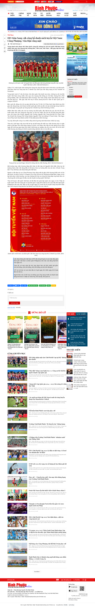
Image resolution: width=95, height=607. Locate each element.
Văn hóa (35, 14)
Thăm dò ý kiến (72, 79)
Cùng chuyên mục (16, 353)
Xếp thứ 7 (71, 87)
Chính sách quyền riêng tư (74, 598)
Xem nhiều (81, 314)
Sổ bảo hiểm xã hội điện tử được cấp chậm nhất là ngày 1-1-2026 (80, 386)
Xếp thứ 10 (71, 94)
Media (83, 13)
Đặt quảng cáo (67, 580)
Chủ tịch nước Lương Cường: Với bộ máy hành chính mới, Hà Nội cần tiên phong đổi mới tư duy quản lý (80, 363)
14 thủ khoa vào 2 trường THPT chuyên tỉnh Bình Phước (77, 318)
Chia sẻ (11, 285)
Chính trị (21, 14)
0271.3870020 (84, 595)
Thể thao (11, 35)
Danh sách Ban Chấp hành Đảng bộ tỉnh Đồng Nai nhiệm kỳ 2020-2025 (76, 344)
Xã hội (41, 14)
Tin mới (70, 314)
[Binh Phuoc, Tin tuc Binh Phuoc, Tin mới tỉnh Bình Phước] (49, 8)
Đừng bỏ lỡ (38, 312)
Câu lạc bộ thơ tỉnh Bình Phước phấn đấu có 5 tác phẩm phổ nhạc (80, 355)
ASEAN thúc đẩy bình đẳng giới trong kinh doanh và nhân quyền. (56, 31)
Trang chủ (11, 580)
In (49, 285)
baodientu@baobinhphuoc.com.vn (19, 595)
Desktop (72, 605)
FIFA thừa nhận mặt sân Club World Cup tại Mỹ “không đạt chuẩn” (76, 337)
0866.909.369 (76, 595)
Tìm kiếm (77, 580)
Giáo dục (59, 14)
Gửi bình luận (14, 303)
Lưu (54, 285)
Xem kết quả (78, 96)
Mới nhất (18, 307)
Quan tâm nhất (11, 307)
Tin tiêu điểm (73, 350)
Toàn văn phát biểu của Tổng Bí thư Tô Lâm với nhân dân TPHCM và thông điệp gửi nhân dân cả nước (80, 372)
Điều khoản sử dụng (72, 599)
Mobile (65, 605)
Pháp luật (66, 14)
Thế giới (75, 14)
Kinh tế (29, 14)
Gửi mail (43, 285)
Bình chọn (70, 96)
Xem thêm (36, 571)
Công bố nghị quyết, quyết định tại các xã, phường (76, 324)
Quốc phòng (49, 14)
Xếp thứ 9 (71, 91)
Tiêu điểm (12, 14)
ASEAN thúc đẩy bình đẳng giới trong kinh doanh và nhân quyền (77, 331)
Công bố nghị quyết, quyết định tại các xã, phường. (26, 31)
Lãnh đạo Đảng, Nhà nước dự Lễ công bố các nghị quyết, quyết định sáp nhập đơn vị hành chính (80, 379)
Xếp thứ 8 (71, 89)
